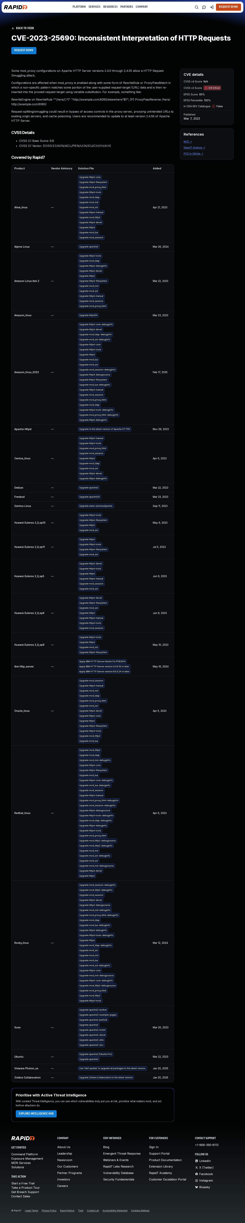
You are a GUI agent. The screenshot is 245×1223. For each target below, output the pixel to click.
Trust (80, 1210)
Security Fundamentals (118, 1179)
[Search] (196, 7)
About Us (63, 1147)
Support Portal (159, 1153)
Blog (106, 1147)
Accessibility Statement (115, 1210)
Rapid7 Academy (160, 1173)
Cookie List (93, 1210)
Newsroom (64, 1160)
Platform (79, 7)
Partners (126, 7)
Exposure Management (27, 1158)
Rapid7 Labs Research (118, 1166)
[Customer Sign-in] (211, 7)
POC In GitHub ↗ (193, 153)
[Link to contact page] (204, 7)
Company (142, 7)
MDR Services (21, 1163)
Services (94, 7)
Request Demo (228, 7)
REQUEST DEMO (23, 50)
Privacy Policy (49, 1210)
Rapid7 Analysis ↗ (194, 147)
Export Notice (67, 1210)
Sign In (154, 1147)
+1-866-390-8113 (206, 1145)
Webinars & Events (116, 1160)
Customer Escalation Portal (167, 1179)
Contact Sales (20, 1196)
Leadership (64, 1153)
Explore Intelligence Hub (36, 1113)
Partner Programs (69, 1173)
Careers (62, 1186)
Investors (63, 1179)
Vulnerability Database (118, 1173)
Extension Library (161, 1166)
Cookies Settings (140, 1210)
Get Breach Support (25, 1192)
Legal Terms (31, 1210)
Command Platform (24, 1154)
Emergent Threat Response (122, 1153)
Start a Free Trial (22, 1183)
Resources (110, 7)
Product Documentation (165, 1160)
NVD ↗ (188, 141)
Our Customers (67, 1166)
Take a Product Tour (25, 1187)
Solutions (17, 1167)
